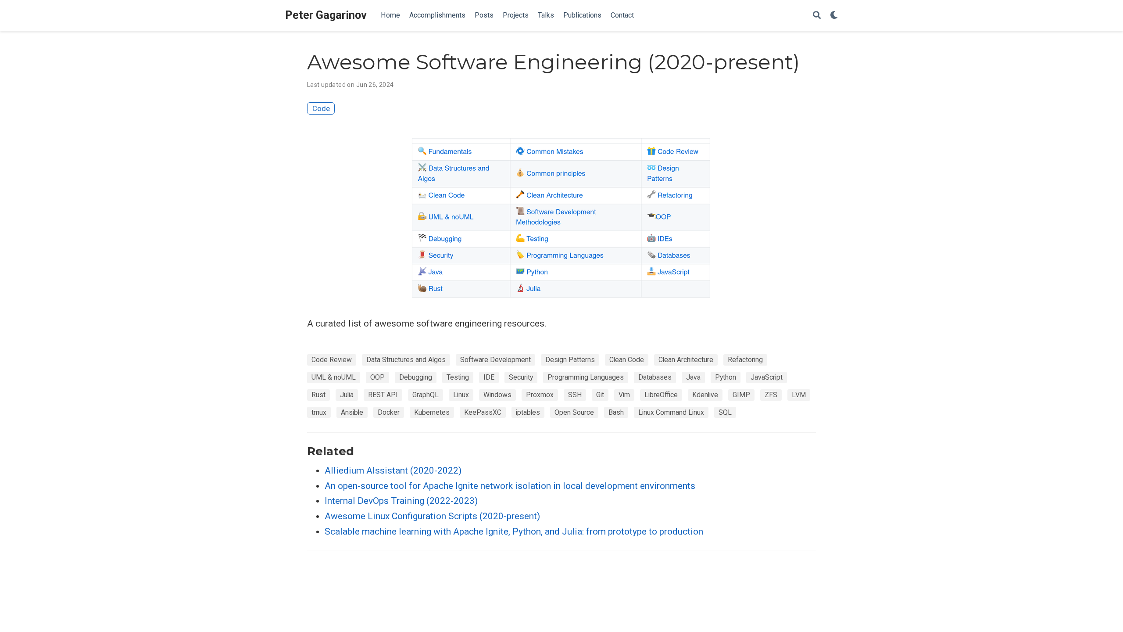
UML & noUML (333, 377)
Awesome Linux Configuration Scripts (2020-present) (432, 516)
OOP (377, 377)
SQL (725, 412)
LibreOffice (661, 395)
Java (693, 377)
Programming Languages (585, 377)
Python (725, 377)
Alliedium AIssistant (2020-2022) (393, 470)
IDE (488, 377)
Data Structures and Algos (406, 360)
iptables (528, 412)
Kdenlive (705, 395)
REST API (383, 395)
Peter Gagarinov (326, 15)
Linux (461, 395)
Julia (347, 395)
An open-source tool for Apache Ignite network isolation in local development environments (510, 486)
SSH (575, 395)
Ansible (352, 412)
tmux (318, 412)
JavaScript (767, 377)
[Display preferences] (834, 16)
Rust (318, 395)
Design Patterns (570, 360)
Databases (655, 377)
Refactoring (745, 360)
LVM (799, 395)
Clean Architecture (685, 360)
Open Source (574, 412)
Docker (389, 412)
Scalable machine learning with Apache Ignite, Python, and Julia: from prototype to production (514, 531)
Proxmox (540, 395)
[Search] (817, 16)
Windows (497, 395)
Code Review (331, 360)
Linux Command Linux (671, 412)
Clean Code (626, 360)
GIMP (741, 395)
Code (321, 108)
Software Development (495, 360)
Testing (458, 377)
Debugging (415, 377)
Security (521, 377)
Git (600, 395)
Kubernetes (432, 412)
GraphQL (425, 395)
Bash (616, 412)
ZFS (771, 395)
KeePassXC (482, 412)
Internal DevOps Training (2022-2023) (401, 501)
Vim (624, 395)
